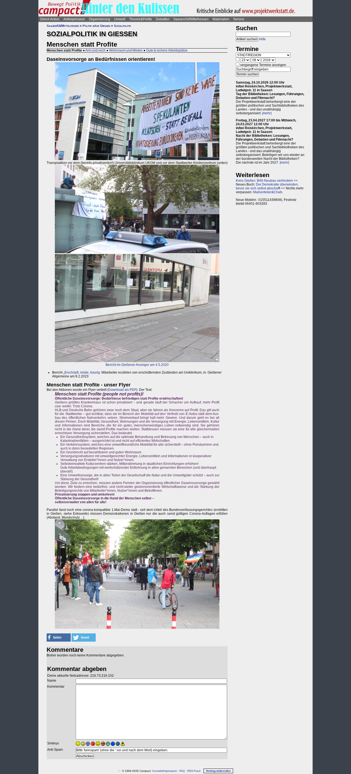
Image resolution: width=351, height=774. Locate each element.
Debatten (162, 19)
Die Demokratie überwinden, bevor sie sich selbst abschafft (267, 186)
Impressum (170, 770)
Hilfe (262, 39)
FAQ (182, 770)
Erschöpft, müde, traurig (82, 372)
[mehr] (266, 113)
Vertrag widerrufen (218, 770)
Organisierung (99, 19)
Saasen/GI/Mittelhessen (191, 19)
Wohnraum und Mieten (126, 50)
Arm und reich (95, 50)
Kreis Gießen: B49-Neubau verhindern (264, 181)
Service (238, 19)
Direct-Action (50, 19)
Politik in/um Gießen (96, 26)
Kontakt (157, 770)
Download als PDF (122, 390)
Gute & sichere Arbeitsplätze (167, 50)
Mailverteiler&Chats (267, 192)
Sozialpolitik (122, 26)
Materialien (221, 19)
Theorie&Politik (140, 19)
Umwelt (119, 19)
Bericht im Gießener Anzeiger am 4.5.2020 (137, 365)
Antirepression (74, 19)
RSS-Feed (193, 770)
